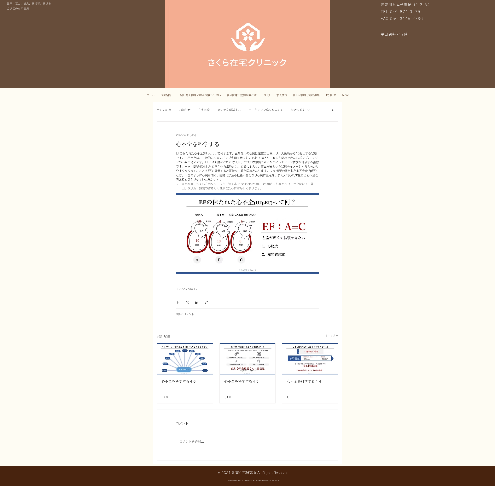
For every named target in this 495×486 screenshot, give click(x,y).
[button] (333, 109)
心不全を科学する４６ (178, 381)
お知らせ (184, 109)
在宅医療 (204, 109)
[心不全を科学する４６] (185, 358)
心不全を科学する (187, 289)
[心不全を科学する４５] (248, 358)
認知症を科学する (229, 109)
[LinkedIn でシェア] (197, 302)
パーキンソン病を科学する (265, 109)
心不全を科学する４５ (241, 381)
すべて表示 (331, 335)
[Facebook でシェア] (178, 302)
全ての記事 (164, 109)
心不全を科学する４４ (304, 381)
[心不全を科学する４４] (310, 358)
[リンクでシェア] (206, 302)
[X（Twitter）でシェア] (187, 302)
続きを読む (298, 109)
